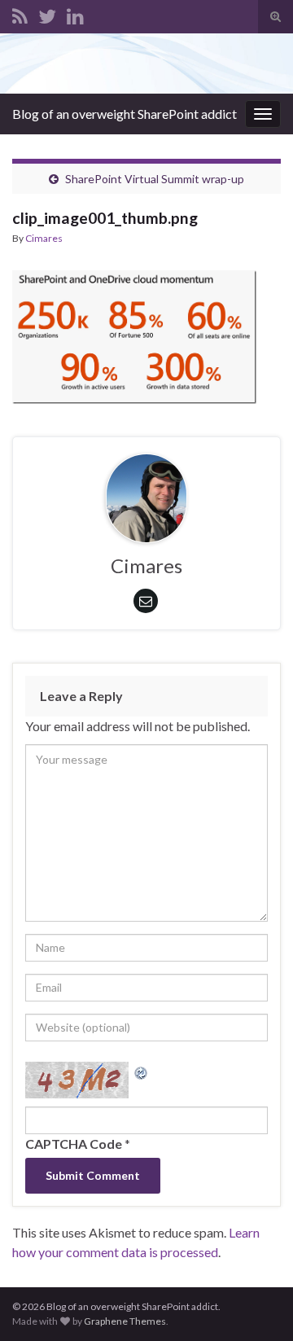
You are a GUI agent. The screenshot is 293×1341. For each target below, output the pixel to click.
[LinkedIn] (75, 13)
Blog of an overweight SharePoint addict (124, 113)
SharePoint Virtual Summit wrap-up (154, 179)
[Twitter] (47, 13)
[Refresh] (142, 1071)
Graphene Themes (125, 1321)
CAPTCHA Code (73, 1143)
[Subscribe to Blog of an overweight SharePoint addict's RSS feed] (20, 13)
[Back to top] (256, 1304)
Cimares (44, 238)
